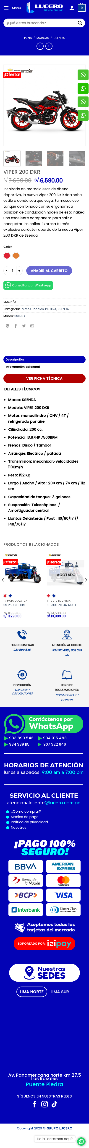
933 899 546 (21, 738)
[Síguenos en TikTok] (54, 1104)
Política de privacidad (28, 822)
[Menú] (6, 7)
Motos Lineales (33, 309)
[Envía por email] (32, 326)
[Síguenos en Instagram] (44, 1104)
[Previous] (11, 105)
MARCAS (43, 38)
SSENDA (59, 38)
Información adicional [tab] (23, 367)
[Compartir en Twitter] (24, 326)
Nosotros (18, 827)
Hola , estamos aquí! (55, 1138)
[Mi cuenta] (72, 8)
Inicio (28, 38)
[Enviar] (80, 23)
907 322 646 (54, 744)
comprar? (32, 811)
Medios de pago (24, 816)
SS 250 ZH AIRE (14, 605)
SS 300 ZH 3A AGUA (61, 605)
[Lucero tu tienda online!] (44, 7)
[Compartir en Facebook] (16, 326)
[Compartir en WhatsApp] (7, 326)
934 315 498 (55, 738)
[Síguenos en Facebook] (34, 1104)
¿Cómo (17, 811)
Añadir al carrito (49, 270)
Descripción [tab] (15, 359)
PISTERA (50, 309)
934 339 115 (19, 744)
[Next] (86, 589)
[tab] (31, 992)
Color (7, 246)
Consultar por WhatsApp (31, 285)
